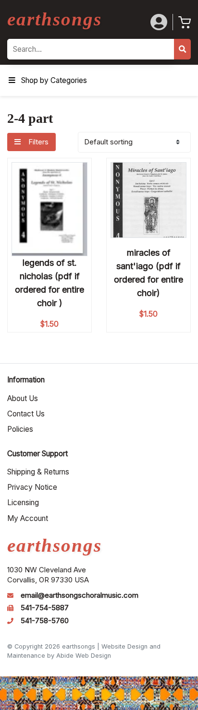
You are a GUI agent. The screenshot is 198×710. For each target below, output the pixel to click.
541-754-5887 (45, 608)
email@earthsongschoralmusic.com (79, 595)
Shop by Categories (54, 80)
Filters (37, 142)
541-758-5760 (45, 620)
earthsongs (54, 19)
